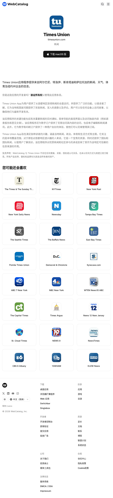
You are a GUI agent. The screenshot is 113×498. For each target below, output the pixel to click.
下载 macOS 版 (58, 54)
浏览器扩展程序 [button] (47, 394)
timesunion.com (56, 39)
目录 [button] (80, 398)
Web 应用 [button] (44, 398)
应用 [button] (80, 389)
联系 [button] (80, 431)
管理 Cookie (7, 406)
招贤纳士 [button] (44, 463)
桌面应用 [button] (44, 389)
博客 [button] (80, 435)
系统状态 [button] (82, 445)
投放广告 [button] (44, 435)
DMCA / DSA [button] (46, 486)
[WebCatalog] (4, 385)
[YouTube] (13, 393)
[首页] (15, 4)
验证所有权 (36, 95)
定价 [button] (80, 421)
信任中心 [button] (82, 458)
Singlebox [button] (45, 408)
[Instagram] (17, 393)
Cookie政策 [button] (83, 468)
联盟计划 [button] (82, 440)
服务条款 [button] (44, 481)
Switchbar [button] (45, 403)
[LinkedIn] (8, 393)
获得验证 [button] (44, 426)
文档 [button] (80, 426)
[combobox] (19, 399)
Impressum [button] (45, 491)
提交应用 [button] (44, 431)
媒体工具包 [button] (45, 468)
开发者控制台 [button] (46, 421)
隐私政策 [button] (82, 463)
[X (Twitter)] (3, 393)
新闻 (56, 44)
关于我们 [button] (44, 458)
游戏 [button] (80, 394)
